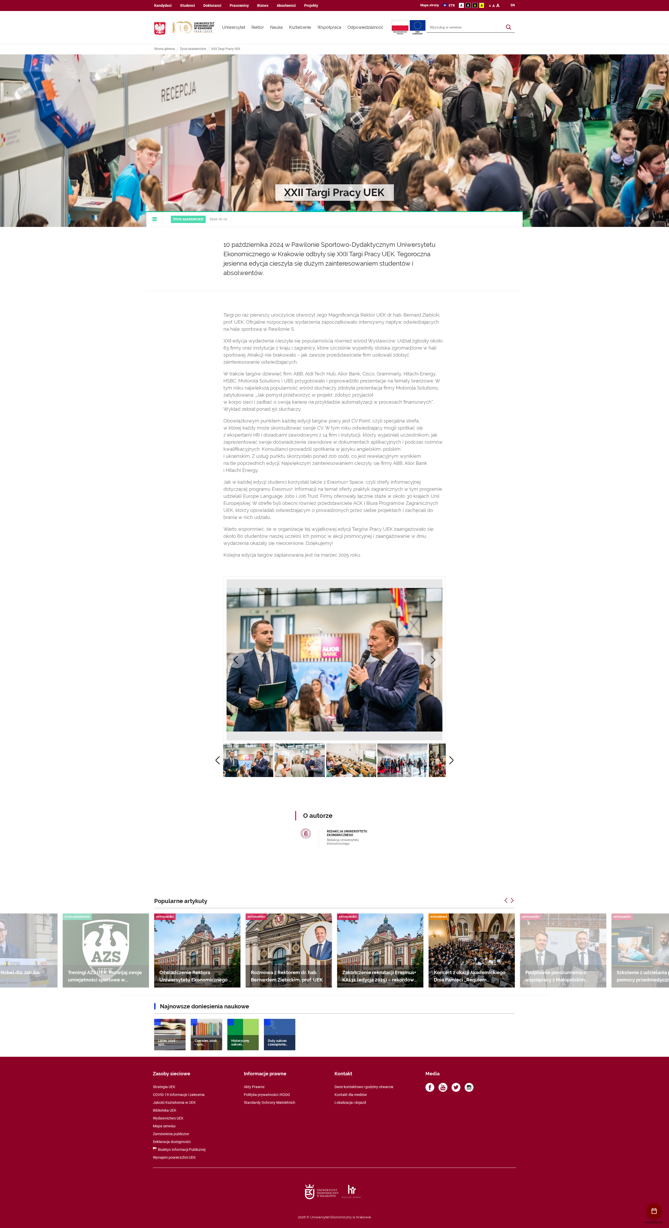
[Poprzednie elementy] (506, 900)
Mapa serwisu (164, 1126)
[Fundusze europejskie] (418, 27)
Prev (236, 660)
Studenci (187, 6)
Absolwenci (286, 6)
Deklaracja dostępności (172, 1142)
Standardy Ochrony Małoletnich (269, 1102)
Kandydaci (163, 6)
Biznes (262, 6)
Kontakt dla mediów (350, 1095)
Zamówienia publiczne (171, 1134)
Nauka (276, 27)
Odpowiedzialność (365, 27)
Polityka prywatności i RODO (267, 1095)
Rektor (257, 27)
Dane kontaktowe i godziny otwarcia (363, 1087)
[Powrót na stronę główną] (194, 27)
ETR (451, 5)
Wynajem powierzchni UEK (174, 1157)
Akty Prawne (254, 1087)
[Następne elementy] (512, 900)
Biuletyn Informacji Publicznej (181, 1149)
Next (432, 660)
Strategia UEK (164, 1087)
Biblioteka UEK (164, 1110)
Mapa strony (429, 5)
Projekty (311, 6)
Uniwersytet (233, 27)
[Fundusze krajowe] (401, 27)
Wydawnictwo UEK (168, 1118)
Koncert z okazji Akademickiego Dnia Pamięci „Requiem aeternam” (469, 980)
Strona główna (164, 49)
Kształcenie (300, 27)
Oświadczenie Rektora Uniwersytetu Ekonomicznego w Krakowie (196, 980)
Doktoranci (212, 6)
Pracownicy (239, 6)
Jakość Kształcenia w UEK (174, 1102)
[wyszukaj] (508, 27)
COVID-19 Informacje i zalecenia (179, 1095)
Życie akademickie (193, 49)
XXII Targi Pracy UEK (225, 49)
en (513, 5)
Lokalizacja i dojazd (350, 1102)
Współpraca (329, 27)
